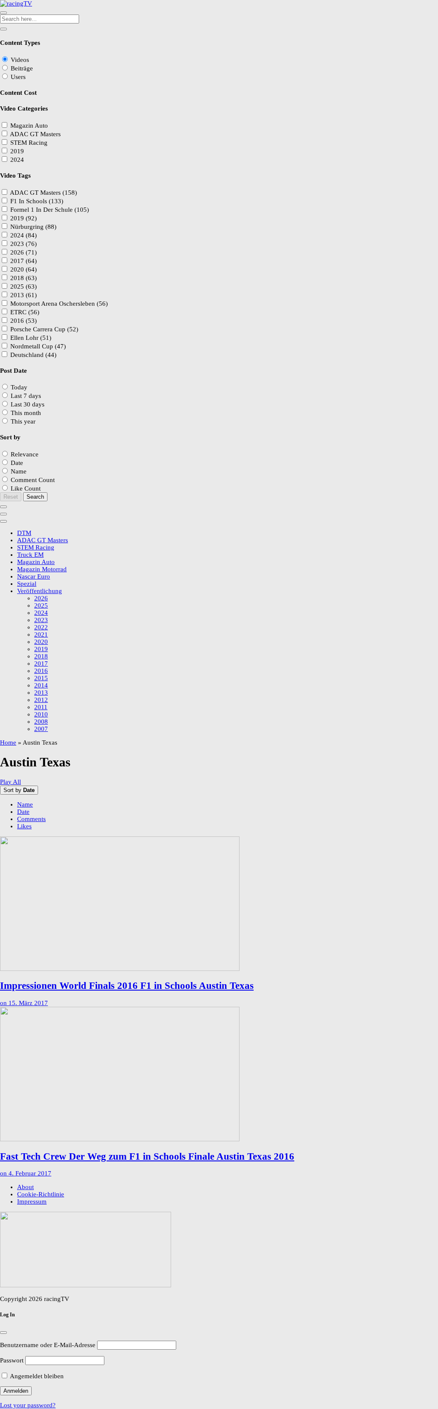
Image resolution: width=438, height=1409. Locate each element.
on (24, 1003)
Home (8, 742)
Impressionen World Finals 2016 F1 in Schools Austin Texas (127, 985)
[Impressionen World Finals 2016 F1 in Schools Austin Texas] (219, 904)
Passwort (12, 1360)
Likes (24, 826)
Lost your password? (28, 1405)
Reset (10, 497)
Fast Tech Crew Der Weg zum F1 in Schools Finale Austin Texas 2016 (147, 1156)
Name (25, 804)
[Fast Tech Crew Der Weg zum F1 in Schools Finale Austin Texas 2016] (219, 1075)
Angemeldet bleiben (36, 1376)
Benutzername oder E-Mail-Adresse (47, 1345)
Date (23, 811)
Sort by (19, 790)
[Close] (3, 1332)
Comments (31, 819)
